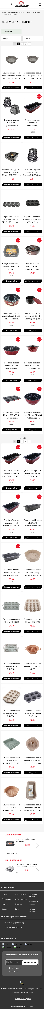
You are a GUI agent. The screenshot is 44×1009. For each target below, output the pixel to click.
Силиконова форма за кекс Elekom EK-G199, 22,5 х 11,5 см (33, 760)
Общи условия (21, 899)
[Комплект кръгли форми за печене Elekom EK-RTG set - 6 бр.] (32, 155)
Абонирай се (12, 853)
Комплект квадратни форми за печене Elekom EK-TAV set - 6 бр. (11, 172)
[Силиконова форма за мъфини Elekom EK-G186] (11, 649)
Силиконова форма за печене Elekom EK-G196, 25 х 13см (33, 807)
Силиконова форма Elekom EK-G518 (11, 620)
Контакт (5, 904)
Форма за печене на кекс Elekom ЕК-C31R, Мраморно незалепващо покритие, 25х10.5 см (32, 366)
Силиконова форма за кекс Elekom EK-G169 (32, 666)
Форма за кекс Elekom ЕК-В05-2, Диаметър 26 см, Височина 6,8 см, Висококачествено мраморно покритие (33, 267)
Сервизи (18, 904)
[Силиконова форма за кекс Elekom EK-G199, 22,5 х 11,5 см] (32, 743)
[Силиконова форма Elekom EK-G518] (11, 605)
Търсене (5, 909)
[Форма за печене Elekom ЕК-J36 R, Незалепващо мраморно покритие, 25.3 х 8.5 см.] (11, 349)
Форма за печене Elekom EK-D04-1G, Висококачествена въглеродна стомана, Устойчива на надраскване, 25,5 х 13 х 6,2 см (11, 573)
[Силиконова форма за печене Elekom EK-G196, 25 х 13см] (32, 791)
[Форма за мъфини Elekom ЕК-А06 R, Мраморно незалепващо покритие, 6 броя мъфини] (11, 398)
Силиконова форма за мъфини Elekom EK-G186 (11, 666)
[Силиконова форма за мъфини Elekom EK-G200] (32, 696)
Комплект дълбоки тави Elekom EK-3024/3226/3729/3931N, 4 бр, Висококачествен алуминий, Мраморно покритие (27, 840)
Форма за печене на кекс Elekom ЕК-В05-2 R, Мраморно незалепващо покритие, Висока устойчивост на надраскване (11, 316)
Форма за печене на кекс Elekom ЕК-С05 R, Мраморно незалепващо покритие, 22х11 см (32, 415)
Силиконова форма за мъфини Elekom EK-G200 (32, 713)
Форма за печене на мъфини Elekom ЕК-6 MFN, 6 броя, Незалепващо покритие (32, 219)
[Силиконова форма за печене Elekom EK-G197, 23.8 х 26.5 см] (11, 743)
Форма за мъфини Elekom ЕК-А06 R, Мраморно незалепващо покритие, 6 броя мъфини (11, 415)
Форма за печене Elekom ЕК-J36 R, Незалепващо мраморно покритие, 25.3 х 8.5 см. (11, 366)
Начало (4, 894)
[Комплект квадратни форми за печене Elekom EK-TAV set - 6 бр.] (11, 155)
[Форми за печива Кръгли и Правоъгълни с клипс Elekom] (11, 106)
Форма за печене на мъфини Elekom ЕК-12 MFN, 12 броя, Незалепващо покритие (11, 219)
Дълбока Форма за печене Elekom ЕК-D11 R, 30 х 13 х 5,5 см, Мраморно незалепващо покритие (32, 474)
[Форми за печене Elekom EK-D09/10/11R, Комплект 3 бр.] (32, 106)
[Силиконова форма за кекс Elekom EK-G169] (32, 649)
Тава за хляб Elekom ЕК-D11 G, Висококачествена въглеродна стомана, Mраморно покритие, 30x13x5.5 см (32, 523)
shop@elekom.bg (17, 923)
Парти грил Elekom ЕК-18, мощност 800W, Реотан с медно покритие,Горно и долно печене (26, 865)
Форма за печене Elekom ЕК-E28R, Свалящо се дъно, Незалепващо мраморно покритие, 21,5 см (32, 316)
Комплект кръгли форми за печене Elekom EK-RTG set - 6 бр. (32, 172)
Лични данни (20, 894)
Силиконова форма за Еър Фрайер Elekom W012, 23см (32, 572)
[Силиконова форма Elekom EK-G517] (32, 605)
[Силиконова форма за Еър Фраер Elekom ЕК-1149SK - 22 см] (11, 59)
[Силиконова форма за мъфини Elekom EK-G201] (11, 696)
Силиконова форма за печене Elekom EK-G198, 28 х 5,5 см (11, 807)
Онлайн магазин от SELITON (22, 1007)
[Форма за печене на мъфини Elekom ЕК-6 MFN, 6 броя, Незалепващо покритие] (32, 202)
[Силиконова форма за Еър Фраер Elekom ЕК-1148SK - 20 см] (32, 59)
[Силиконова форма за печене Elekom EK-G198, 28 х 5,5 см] (11, 791)
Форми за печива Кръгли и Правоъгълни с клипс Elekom (11, 123)
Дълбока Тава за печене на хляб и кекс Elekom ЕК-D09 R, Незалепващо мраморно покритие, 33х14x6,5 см (11, 474)
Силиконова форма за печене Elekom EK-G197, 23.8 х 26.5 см (11, 761)
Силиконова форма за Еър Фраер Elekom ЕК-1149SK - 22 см (11, 76)
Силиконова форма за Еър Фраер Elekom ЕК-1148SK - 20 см (32, 76)
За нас (17, 909)
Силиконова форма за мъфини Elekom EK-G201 (11, 713)
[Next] (36, 845)
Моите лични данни (23, 999)
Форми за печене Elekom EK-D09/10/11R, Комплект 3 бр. (32, 123)
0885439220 (17, 927)
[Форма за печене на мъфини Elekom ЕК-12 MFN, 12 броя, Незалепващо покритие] (11, 202)
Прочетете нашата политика (22, 992)
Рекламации (6, 899)
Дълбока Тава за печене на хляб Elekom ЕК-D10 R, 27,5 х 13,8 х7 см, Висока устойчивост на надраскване (11, 523)
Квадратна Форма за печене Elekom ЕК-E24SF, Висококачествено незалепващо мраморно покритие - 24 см (11, 267)
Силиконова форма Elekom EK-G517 (32, 620)
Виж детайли (11, 281)
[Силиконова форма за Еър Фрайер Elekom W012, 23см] (32, 555)
